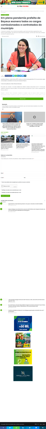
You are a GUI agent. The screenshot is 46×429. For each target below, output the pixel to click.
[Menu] (1, 6)
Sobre (44, 424)
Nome (2, 173)
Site (24, 177)
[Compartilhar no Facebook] (8, 76)
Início (3, 11)
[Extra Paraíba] (23, 6)
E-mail (2, 177)
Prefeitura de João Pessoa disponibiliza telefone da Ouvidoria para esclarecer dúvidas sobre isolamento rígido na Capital (7, 146)
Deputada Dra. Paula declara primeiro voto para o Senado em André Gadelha (25, 203)
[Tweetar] (13, 76)
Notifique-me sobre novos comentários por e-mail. (11, 190)
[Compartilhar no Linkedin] (18, 76)
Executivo (6, 11)
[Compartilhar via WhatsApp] (16, 76)
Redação (4, 104)
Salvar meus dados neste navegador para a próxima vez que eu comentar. (16, 182)
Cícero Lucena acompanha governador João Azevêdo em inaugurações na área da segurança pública (23, 145)
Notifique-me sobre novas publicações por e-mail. (11, 192)
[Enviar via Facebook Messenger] (23, 76)
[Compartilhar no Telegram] (20, 76)
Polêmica (7, 14)
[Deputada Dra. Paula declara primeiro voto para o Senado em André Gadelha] (4, 205)
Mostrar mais (23, 98)
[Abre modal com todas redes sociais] (25, 76)
